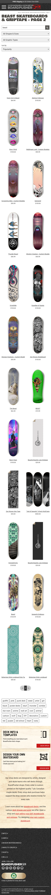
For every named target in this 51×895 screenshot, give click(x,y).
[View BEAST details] (38, 387)
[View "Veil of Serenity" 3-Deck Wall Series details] (38, 490)
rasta (36, 721)
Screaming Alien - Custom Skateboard (13, 201)
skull (25, 706)
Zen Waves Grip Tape (13, 511)
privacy (37, 891)
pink (12, 701)
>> (28, 688)
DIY (25, 716)
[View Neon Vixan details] (13, 438)
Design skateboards (11, 843)
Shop (19, 12)
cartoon (6, 716)
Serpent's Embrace (38, 614)
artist (37, 701)
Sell (4, 857)
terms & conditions (29, 891)
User (4, 838)
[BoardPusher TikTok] (14, 868)
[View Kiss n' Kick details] (13, 128)
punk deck (21, 701)
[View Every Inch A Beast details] (13, 76)
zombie (42, 706)
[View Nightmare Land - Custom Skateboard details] (38, 128)
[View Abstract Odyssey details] (38, 76)
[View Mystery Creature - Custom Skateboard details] (38, 232)
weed (30, 701)
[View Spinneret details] (38, 179)
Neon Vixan (13, 460)
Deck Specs (44, 746)
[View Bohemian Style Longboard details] (38, 650)
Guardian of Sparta (38, 305)
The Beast (13, 408)
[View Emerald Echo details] (13, 541)
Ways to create (8, 847)
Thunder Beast (13, 254)
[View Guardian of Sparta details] (38, 284)
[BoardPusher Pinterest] (18, 868)
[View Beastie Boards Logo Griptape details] (38, 438)
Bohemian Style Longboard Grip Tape (13, 677)
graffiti (5, 701)
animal (39, 711)
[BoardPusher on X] (10, 868)
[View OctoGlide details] (13, 284)
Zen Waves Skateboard (38, 357)
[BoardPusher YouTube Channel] (21, 868)
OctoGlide (13, 305)
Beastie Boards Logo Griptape (38, 460)
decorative (33, 716)
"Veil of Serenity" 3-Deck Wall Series (38, 511)
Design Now (44, 768)
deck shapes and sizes (21, 810)
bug (19, 716)
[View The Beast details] (13, 387)
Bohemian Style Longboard (38, 677)
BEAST (38, 408)
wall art (24, 711)
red (4, 721)
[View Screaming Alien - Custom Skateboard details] (13, 179)
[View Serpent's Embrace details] (38, 593)
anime (15, 711)
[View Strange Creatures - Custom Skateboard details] (13, 335)
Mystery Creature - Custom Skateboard (38, 254)
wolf (13, 716)
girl (43, 701)
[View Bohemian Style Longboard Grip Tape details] (13, 650)
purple (10, 721)
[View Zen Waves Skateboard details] (38, 335)
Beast (13, 614)
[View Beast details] (13, 593)
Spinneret (38, 201)
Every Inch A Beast (13, 98)
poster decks (15, 706)
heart (29, 721)
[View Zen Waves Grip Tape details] (13, 490)
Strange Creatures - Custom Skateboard (13, 357)
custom (44, 716)
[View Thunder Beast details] (13, 232)
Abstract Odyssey (38, 98)
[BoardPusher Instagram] (3, 868)
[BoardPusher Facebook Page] (7, 868)
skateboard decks (31, 806)
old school (20, 721)
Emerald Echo (13, 563)
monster (32, 706)
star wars (6, 711)
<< (22, 688)
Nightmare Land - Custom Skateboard (38, 149)
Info (4, 833)
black (5, 706)
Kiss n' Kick (13, 149)
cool (31, 711)
